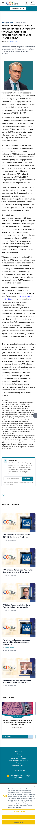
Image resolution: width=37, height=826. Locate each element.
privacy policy (9, 484)
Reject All (18, 817)
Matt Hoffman (9, 647)
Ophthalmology (7, 495)
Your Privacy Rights (18, 765)
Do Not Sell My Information (18, 761)
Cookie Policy (17, 807)
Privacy (18, 763)
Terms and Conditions (18, 758)
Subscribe (26, 479)
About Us (18, 752)
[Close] (35, 786)
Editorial (19, 754)
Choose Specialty (16, 8)
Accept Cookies (18, 822)
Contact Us (18, 756)
